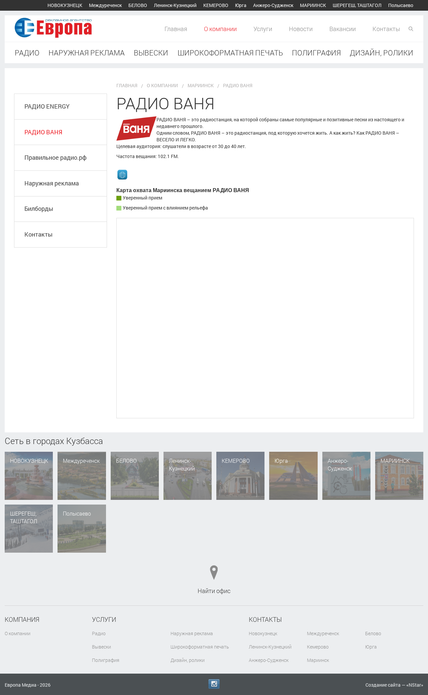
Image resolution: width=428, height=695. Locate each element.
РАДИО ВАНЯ (43, 132)
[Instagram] (214, 684)
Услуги (262, 29)
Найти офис (214, 591)
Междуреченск (105, 5)
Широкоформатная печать (230, 52)
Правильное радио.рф (55, 157)
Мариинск (313, 5)
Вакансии (342, 29)
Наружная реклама (86, 52)
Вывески (151, 52)
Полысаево (400, 5)
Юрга (240, 5)
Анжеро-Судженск (273, 5)
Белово (137, 5)
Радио (27, 52)
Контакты (386, 29)
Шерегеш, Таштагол (357, 5)
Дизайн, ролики (381, 52)
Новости (301, 29)
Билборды (38, 208)
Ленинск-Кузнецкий (175, 5)
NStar (415, 685)
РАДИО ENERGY (47, 106)
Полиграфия (316, 52)
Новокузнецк (64, 5)
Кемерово (215, 5)
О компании (220, 29)
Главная (176, 29)
